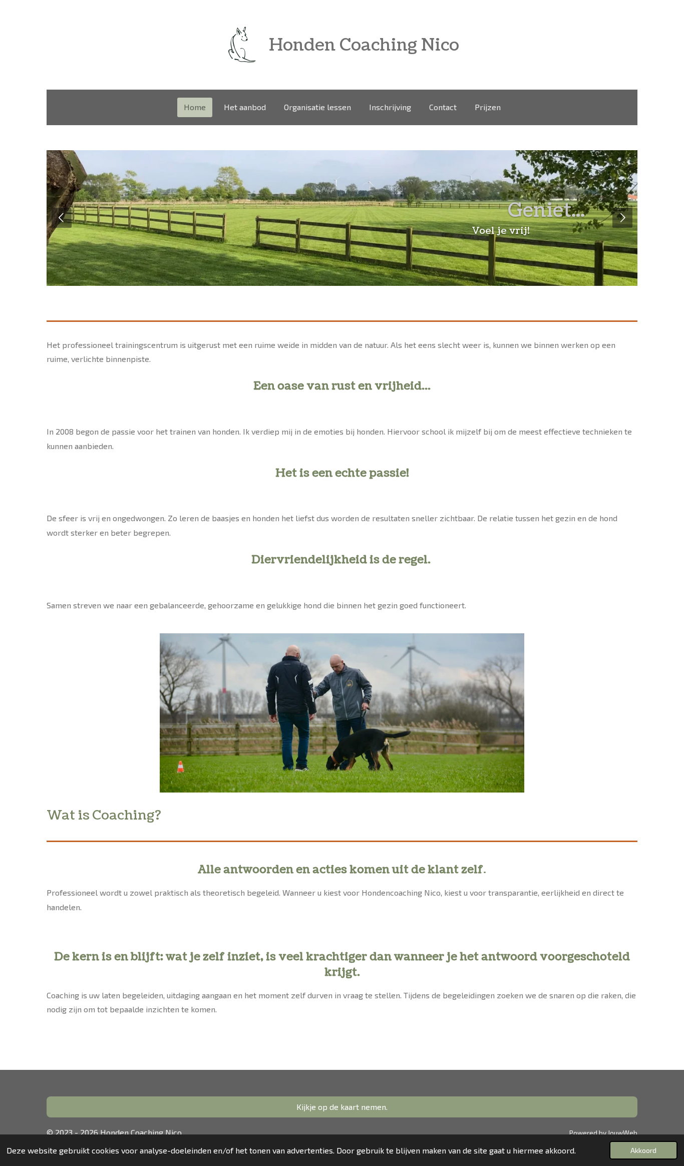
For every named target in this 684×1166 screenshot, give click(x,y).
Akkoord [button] (643, 1150)
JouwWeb (622, 1133)
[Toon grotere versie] (342, 713)
